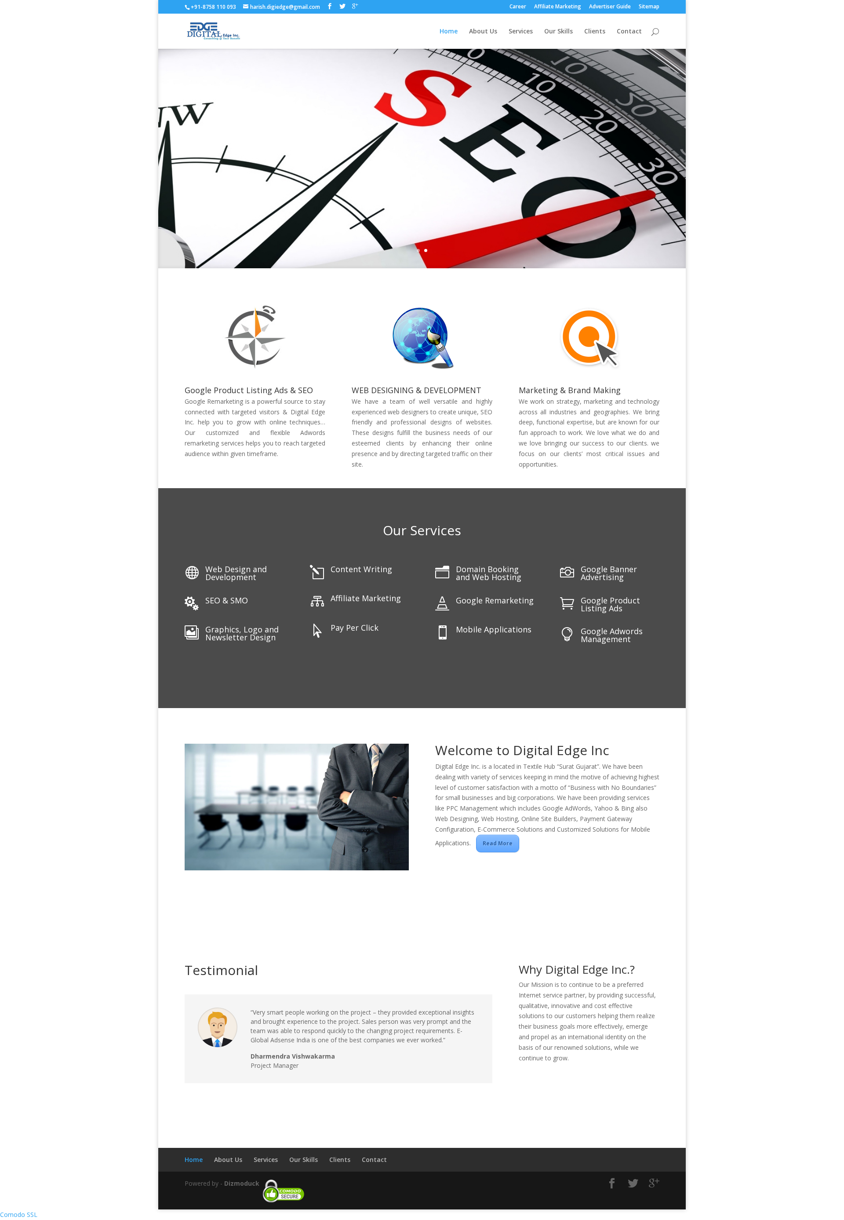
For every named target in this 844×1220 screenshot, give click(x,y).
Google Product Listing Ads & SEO (249, 390)
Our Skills (558, 31)
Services (521, 31)
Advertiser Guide (610, 7)
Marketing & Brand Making (570, 390)
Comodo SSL (18, 1214)
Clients (594, 31)
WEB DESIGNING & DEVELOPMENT (416, 390)
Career (517, 7)
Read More (498, 843)
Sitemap (649, 7)
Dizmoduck (241, 1183)
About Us (483, 31)
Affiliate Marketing (557, 7)
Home (449, 31)
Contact (629, 31)
